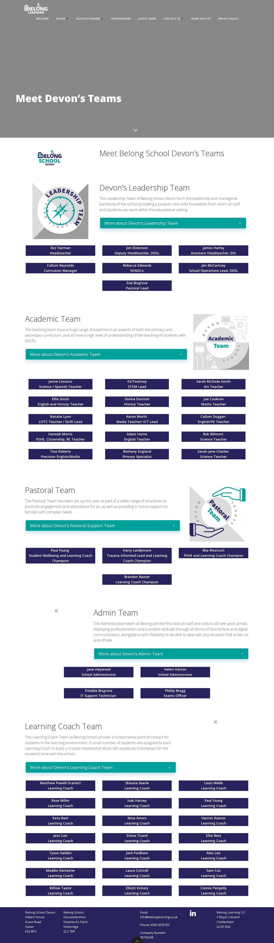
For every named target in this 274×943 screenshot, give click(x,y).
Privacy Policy (228, 18)
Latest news (147, 18)
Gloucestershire (88, 18)
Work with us (201, 18)
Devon (60, 18)
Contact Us (171, 18)
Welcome (42, 18)
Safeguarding (121, 18)
